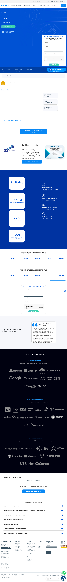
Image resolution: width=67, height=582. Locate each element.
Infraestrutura (30, 547)
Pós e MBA (17, 547)
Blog (28, 556)
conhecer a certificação (31, 162)
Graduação (17, 546)
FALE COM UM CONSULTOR (33, 491)
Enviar (48, 552)
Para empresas (18, 550)
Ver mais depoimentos (7, 334)
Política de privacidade (41, 575)
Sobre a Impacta (31, 543)
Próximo (37, 480)
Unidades (29, 549)
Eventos (29, 557)
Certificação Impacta (37, 5)
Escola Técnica (18, 549)
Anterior (29, 480)
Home (4, 76)
